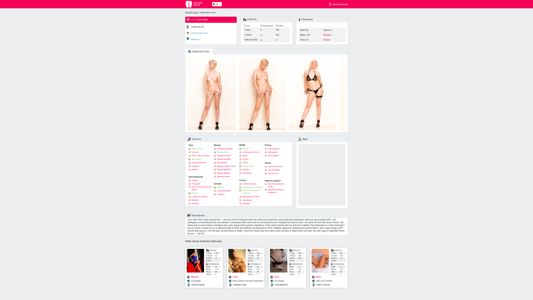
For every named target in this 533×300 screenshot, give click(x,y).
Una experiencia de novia (252, 187)
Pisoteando (247, 173)
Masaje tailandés (224, 159)
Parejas (195, 193)
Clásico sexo (197, 149)
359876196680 (198, 285)
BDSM (244, 156)
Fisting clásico (274, 149)
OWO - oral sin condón (201, 156)
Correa (245, 163)
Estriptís (220, 187)
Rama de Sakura (223, 176)
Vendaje (245, 169)
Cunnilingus (247, 200)
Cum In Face (273, 173)
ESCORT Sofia (191, 12)
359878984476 (281, 285)
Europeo (327, 35)
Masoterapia (222, 163)
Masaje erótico (223, 152)
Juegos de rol (248, 166)
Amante (245, 149)
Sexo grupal (196, 159)
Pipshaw (195, 200)
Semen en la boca (275, 166)
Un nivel (195, 152)
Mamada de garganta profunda (251, 191)
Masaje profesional (225, 149)
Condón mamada (249, 184)
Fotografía (196, 184)
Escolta (195, 180)
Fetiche (195, 169)
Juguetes (195, 166)
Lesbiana (220, 194)
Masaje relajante (223, 173)
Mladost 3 (195, 39)
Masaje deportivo (224, 169)
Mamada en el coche (250, 197)
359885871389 (239, 285)
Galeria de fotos (200, 51)
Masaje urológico (224, 156)
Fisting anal (272, 152)
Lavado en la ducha (199, 197)
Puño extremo (273, 156)
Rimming (195, 203)
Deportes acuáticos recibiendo (276, 191)
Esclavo (245, 159)
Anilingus (246, 203)
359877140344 (323, 285)
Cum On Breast (274, 170)
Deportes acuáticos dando (276, 185)
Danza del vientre (224, 191)
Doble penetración (199, 163)
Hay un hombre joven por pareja (202, 188)
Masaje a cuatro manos (226, 166)
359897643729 (197, 27)
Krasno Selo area (199, 33)
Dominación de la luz (250, 152)
